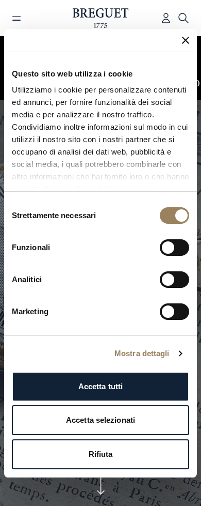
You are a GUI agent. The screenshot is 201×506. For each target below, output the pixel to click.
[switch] (174, 247)
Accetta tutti (100, 386)
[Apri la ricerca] (183, 18)
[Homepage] (101, 18)
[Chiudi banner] (185, 40)
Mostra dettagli (142, 353)
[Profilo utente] (166, 18)
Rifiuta (101, 454)
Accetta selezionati (100, 420)
